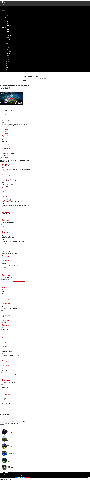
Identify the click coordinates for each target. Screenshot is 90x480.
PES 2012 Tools (6, 54)
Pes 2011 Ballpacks (6, 62)
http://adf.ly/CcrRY (5, 135)
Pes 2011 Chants (6, 63)
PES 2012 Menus (6, 50)
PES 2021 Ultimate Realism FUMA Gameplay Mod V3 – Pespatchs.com (9, 454)
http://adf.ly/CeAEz (7, 144)
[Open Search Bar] (0, 6)
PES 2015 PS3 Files (6, 15)
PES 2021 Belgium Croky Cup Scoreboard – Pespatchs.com (9, 447)
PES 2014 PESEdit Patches (7, 25)
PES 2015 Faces (6, 13)
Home (2, 9)
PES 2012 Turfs (6, 55)
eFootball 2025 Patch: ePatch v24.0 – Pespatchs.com (9, 461)
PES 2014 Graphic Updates (7, 22)
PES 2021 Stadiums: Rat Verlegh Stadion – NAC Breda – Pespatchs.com (9, 440)
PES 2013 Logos (6, 34)
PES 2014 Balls (6, 19)
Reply (2, 166)
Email (12, 421)
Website (24, 421)
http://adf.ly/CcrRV (5, 133)
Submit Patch (4, 3)
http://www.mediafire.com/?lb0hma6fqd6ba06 (19, 281)
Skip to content (2, 0)
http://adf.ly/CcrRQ (5, 130)
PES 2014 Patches (6, 24)
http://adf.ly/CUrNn (7, 148)
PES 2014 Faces (6, 21)
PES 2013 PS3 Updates (7, 39)
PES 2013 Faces (6, 30)
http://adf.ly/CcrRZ (5, 136)
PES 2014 (4, 16)
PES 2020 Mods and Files (5, 10)
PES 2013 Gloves (6, 31)
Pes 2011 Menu (6, 69)
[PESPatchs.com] (22, 475)
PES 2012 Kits (6, 49)
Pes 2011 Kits (6, 67)
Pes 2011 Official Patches (7, 70)
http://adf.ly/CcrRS (5, 131)
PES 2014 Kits (6, 23)
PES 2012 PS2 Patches (7, 58)
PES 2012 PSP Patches (7, 59)
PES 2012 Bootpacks (7, 44)
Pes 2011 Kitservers (7, 68)
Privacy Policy (4, 4)
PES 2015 (4, 12)
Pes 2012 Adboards (7, 43)
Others (2, 11)
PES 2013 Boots (6, 29)
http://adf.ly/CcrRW (5, 134)
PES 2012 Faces (6, 47)
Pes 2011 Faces (6, 66)
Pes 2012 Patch (24, 80)
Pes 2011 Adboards (6, 61)
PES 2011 (4, 60)
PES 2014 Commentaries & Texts (8, 20)
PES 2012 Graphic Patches (7, 48)
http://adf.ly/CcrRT (5, 132)
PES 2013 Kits (6, 33)
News (5, 17)
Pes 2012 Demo (6, 46)
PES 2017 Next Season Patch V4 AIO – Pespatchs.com (9, 432)
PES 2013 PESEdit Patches (7, 37)
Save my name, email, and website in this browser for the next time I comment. (11, 423)
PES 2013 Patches (6, 36)
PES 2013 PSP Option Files (7, 38)
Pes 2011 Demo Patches (7, 65)
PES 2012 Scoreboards (7, 53)
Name (1, 421)
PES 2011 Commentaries (7, 64)
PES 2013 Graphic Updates (7, 32)
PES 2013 (4, 27)
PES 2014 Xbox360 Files (7, 18)
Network (3, 2)
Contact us (3, 5)
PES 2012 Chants (6, 45)
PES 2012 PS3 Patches (7, 57)
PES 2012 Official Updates (7, 51)
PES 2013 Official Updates (7, 35)
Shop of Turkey (4, 474)
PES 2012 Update (6, 56)
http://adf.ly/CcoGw (5, 129)
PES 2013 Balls (6, 28)
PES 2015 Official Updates (7, 14)
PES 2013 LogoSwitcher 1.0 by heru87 (6, 158)
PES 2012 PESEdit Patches (7, 52)
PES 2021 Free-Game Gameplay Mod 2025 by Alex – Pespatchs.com (9, 468)
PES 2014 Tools (6, 26)
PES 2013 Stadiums (7, 40)
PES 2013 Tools (6, 41)
